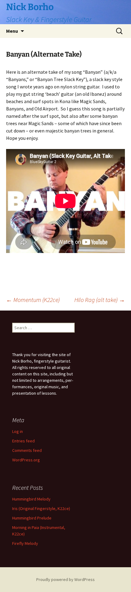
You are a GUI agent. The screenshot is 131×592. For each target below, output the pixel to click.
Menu (12, 31)
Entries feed (23, 441)
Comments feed (27, 450)
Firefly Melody (25, 543)
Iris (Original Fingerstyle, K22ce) (41, 508)
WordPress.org (26, 460)
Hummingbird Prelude (31, 518)
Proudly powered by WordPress (65, 579)
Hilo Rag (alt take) (99, 299)
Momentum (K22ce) (33, 299)
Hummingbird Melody (31, 499)
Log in (17, 431)
